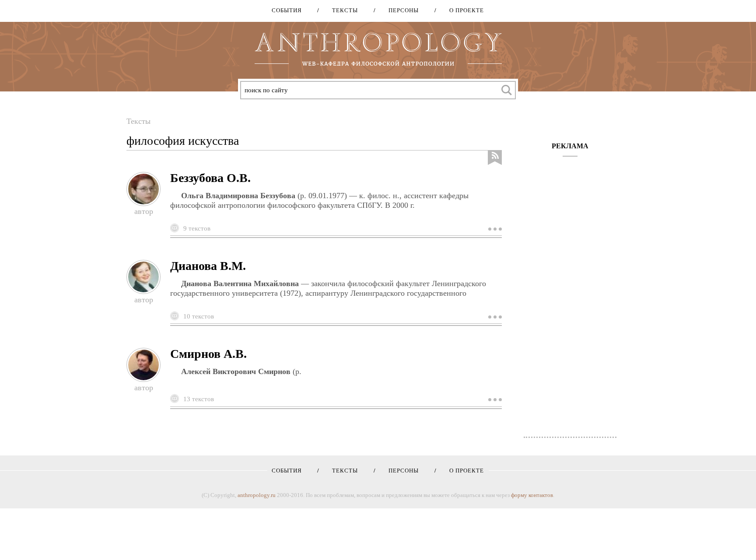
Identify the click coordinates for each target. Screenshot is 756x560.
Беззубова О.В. (210, 178)
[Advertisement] (570, 292)
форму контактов (532, 495)
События (287, 10)
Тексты (342, 10)
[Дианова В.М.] (494, 316)
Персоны (400, 10)
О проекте (463, 10)
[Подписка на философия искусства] (495, 157)
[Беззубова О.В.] (494, 228)
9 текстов (196, 228)
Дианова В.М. (208, 266)
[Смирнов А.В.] (494, 399)
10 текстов (198, 316)
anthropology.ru (257, 495)
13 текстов (198, 399)
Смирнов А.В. (208, 353)
